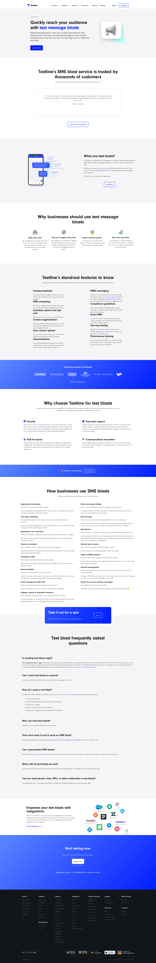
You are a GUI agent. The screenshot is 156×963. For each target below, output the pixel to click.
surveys (114, 520)
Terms (107, 959)
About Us (124, 911)
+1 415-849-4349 (78, 872)
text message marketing (110, 297)
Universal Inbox (26, 900)
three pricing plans (66, 740)
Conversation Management (58, 932)
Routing (57, 920)
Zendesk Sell (75, 908)
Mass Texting (91, 906)
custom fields (44, 754)
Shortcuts (57, 914)
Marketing (41, 917)
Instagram (24, 914)
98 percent (26, 243)
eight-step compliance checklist (87, 667)
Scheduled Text (92, 918)
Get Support (108, 900)
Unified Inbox (58, 925)
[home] (32, 5)
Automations (58, 902)
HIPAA (40, 928)
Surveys (57, 917)
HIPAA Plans (125, 902)
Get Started (124, 5)
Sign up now (78, 861)
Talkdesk (74, 911)
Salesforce (74, 900)
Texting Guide (108, 914)
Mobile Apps (58, 936)
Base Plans (124, 900)
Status (132, 959)
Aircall (73, 914)
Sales (40, 911)
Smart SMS (93, 318)
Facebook (24, 911)
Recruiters (84, 532)
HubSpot (74, 902)
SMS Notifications (93, 909)
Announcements (67, 694)
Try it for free (36, 48)
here (98, 872)
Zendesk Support (76, 905)
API (23, 917)
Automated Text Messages (92, 900)
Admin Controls (59, 939)
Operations (41, 914)
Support (41, 908)
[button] (55, 5)
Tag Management (59, 923)
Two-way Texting (92, 915)
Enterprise (41, 905)
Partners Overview (109, 902)
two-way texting (107, 331)
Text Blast (91, 912)
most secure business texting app (41, 425)
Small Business (42, 900)
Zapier (73, 920)
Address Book (58, 900)
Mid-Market (42, 902)
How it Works (42, 925)
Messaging (58, 911)
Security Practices (109, 917)
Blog (106, 911)
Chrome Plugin (26, 908)
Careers (123, 914)
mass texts (102, 168)
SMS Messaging (26, 905)
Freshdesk (74, 923)
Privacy (112, 959)
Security (128, 959)
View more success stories (78, 124)
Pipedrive (74, 917)
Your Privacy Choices (119, 959)
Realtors (83, 507)
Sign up (98, 615)
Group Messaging (26, 902)
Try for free (109, 184)
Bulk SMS (90, 903)
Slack (73, 925)
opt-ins (65, 667)
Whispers (57, 928)
